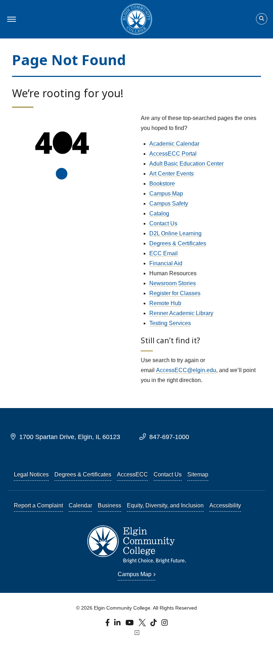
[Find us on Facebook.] (108, 624)
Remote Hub (165, 303)
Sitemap (197, 474)
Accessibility (225, 505)
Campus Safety (168, 203)
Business (109, 505)
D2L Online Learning (175, 233)
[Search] (261, 19)
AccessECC (132, 474)
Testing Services (170, 323)
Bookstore (162, 184)
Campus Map (166, 194)
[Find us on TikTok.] (154, 624)
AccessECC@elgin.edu (186, 370)
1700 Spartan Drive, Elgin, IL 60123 (69, 436)
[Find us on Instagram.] (165, 624)
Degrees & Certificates (177, 243)
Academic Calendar (174, 144)
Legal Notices (31, 474)
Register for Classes (174, 293)
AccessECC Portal (173, 154)
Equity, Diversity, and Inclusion (165, 505)
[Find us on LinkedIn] (117, 624)
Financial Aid (165, 263)
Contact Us (163, 223)
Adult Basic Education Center (186, 164)
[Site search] (261, 19)
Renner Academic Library (181, 313)
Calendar (80, 505)
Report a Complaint (38, 505)
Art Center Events (171, 174)
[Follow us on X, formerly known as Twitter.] (143, 624)
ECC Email (163, 253)
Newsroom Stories (172, 283)
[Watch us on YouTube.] (130, 624)
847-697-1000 (169, 436)
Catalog (159, 213)
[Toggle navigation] (10, 19)
